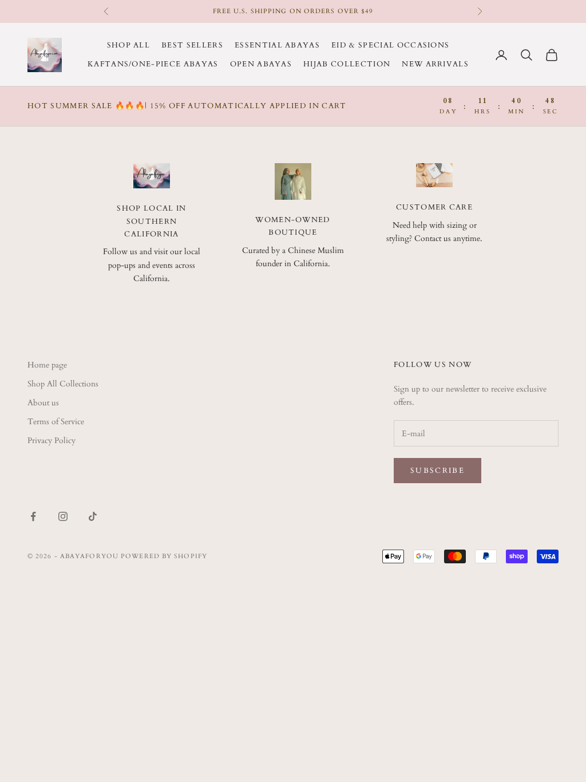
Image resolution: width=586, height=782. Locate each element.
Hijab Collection (346, 64)
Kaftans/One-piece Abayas (153, 64)
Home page (47, 365)
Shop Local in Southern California (151, 221)
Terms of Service (55, 421)
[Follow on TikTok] (92, 516)
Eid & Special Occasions (390, 45)
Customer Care (434, 207)
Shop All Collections (62, 383)
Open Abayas (261, 64)
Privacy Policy (51, 440)
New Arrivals (435, 64)
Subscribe (437, 470)
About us (43, 402)
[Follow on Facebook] (33, 516)
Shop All (129, 45)
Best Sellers (192, 45)
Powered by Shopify (164, 556)
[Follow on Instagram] (63, 516)
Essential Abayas (277, 45)
